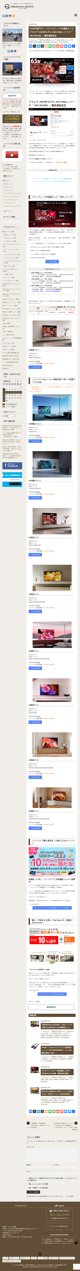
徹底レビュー (6, 180)
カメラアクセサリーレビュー (12, 193)
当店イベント (6, 349)
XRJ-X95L (54, 42)
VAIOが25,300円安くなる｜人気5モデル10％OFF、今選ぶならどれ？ (11, 442)
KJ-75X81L (49, 1035)
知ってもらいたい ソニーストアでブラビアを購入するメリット (53, 181)
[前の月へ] (15, 381)
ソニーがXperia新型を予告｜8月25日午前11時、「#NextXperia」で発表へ (11, 434)
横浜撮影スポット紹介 (9, 359)
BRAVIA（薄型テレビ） (47, 40)
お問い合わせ (53, 1258)
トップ (5, 1258)
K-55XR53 (47, 1102)
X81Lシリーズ (62, 1033)
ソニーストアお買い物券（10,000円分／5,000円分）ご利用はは (11, 169)
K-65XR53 (54, 1102)
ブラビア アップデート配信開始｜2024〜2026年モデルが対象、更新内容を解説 (56, 1072)
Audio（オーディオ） (9, 299)
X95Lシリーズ (65, 40)
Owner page (6, 365)
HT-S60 (56, 1037)
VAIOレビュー (7, 211)
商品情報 (53, 261)
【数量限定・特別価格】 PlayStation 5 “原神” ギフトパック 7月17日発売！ (38, 1125)
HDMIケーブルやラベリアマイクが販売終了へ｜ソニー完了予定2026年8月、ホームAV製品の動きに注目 (57, 1050)
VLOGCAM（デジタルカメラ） (12, 284)
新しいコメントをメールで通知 (38, 1184)
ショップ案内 (43, 1258)
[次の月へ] (20, 381)
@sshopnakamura (15, 479)
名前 (29, 1165)
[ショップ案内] (12, 76)
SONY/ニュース (7, 346)
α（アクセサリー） (9, 280)
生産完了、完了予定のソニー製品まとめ (55, 1058)
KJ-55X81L (64, 1035)
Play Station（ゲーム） (9, 309)
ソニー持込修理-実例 (8, 362)
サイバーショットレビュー (11, 196)
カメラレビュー (8, 187)
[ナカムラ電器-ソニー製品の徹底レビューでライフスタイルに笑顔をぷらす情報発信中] (19, 9)
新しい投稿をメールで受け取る (38, 1188)
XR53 (64, 1100)
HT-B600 (54, 1033)
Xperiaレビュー (8, 184)
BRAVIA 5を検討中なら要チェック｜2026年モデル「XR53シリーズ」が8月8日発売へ (57, 1093)
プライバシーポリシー (67, 1258)
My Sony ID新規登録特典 (53, 994)
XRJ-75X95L (38, 42)
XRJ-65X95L (47, 42)
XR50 (50, 1079)
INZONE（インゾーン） (9, 302)
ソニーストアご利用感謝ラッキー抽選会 (53, 908)
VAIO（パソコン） (8, 305)
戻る (38, 1001)
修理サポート (25, 1258)
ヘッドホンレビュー (9, 203)
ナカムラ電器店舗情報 (9, 352)
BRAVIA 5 (45, 1100)
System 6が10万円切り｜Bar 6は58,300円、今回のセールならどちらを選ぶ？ (12, 448)
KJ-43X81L (49, 1037)
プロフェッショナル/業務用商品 (12, 338)
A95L (67, 1079)
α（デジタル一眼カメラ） (10, 269)
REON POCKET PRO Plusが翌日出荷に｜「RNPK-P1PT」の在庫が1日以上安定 (11, 427)
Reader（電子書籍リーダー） (11, 326)
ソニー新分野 (6, 335)
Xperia (4, 323)
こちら (18, 112)
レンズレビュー (8, 190)
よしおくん (33, 40)
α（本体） (6, 274)
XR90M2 (56, 1079)
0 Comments (64, 42)
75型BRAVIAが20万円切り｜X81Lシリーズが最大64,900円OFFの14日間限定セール (57, 1026)
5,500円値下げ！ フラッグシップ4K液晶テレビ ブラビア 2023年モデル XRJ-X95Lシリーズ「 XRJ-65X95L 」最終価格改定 (52, 32)
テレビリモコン (7, 343)
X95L (58, 40)
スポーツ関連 (6, 331)
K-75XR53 (61, 1102)
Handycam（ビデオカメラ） (11, 318)
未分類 (4, 368)
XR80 (42, 1079)
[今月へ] (17, 381)
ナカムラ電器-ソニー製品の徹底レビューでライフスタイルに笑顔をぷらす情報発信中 (39, 1265)
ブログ (34, 1258)
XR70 (46, 1079)
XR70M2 (62, 1079)
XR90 (71, 1077)
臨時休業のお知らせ (8, 356)
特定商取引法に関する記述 (11, 1261)
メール (56, 1165)
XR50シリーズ (57, 1100)
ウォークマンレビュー (10, 200)
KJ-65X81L (57, 1035)
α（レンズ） (7, 277)
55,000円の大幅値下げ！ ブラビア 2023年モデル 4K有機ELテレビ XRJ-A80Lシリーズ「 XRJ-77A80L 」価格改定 (66, 1126)
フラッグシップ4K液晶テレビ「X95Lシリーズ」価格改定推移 (53, 179)
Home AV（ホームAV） (9, 315)
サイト (29, 1171)
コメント (30, 1147)
